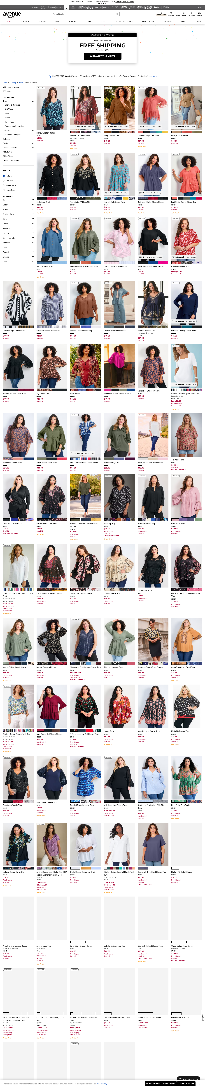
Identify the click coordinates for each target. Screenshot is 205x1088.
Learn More (152, 76)
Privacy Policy (102, 1084)
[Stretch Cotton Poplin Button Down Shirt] (18, 565)
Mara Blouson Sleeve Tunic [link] (149, 731)
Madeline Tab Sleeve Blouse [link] (149, 1017)
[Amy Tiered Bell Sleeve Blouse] (52, 706)
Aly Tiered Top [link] (43, 393)
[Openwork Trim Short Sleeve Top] (153, 844)
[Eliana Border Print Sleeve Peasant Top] (186, 565)
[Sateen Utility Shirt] (119, 435)
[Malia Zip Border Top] (186, 706)
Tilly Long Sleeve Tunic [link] (113, 667)
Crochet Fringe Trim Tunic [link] (148, 135)
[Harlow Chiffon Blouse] (52, 108)
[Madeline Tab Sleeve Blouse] (153, 990)
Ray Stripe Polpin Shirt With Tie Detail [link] (151, 806)
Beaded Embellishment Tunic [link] (82, 805)
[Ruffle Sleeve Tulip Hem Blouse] (153, 239)
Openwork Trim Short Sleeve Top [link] (152, 872)
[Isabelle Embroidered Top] (119, 918)
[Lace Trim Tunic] (186, 496)
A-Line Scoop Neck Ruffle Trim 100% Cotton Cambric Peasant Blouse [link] (52, 874)
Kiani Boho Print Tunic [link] (180, 805)
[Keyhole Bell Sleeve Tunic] (119, 174)
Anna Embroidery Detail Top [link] (183, 667)
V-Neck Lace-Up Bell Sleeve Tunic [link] (84, 734)
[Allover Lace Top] (52, 918)
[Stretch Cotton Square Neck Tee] (186, 366)
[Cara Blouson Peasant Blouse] (52, 565)
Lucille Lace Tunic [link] (145, 590)
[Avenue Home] (12, 15)
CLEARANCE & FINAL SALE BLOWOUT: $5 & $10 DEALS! (140, 2)
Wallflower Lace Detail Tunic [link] (14, 393)
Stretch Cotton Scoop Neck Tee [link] (16, 735)
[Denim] (33, 143)
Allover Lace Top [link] (44, 947)
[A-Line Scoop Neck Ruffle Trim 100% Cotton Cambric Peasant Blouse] (52, 844)
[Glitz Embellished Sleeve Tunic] (153, 918)
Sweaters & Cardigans (12, 135)
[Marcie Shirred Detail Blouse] (18, 640)
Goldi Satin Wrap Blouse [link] (13, 523)
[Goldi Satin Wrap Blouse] (18, 496)
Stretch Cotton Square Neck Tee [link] (185, 394)
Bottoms (6, 139)
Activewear (7, 152)
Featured (9, 176)
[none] (52, 108)
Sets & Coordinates (11, 160)
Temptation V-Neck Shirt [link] (80, 202)
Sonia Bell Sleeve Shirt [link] (12, 462)
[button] (168, 2)
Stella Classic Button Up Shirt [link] (82, 872)
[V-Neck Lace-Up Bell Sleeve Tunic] (85, 706)
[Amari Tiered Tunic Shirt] (52, 435)
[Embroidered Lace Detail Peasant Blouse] (85, 496)
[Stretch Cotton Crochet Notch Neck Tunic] (119, 844)
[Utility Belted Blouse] (186, 108)
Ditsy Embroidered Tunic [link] (47, 523)
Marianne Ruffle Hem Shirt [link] (148, 391)
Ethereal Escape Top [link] (146, 331)
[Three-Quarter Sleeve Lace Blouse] (186, 1064)
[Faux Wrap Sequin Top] (18, 777)
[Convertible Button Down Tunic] (119, 990)
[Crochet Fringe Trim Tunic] (153, 108)
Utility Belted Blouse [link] (179, 135)
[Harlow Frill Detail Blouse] (186, 844)
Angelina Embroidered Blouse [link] (15, 947)
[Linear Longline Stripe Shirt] (18, 303)
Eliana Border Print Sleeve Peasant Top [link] (185, 594)
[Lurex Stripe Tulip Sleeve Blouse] (153, 1064)
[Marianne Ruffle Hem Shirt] (153, 366)
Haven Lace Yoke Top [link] (180, 1017)
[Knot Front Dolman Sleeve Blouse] (85, 435)
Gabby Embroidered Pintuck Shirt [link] (84, 266)
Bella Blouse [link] (75, 393)
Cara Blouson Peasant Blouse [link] (49, 593)
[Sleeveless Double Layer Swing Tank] (85, 640)
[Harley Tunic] (119, 706)
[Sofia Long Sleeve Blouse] (85, 565)
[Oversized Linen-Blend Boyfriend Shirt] (52, 990)
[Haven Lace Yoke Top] (186, 990)
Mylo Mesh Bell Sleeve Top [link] (115, 805)
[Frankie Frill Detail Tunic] (85, 108)
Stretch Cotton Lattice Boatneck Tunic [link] (84, 1020)
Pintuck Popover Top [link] (146, 523)
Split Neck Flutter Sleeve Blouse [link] (151, 202)
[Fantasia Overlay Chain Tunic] (186, 303)
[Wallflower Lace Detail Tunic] (18, 366)
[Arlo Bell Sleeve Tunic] (18, 1064)
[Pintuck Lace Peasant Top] (85, 303)
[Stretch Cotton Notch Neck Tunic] (52, 1064)
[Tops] (33, 101)
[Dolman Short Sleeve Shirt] (119, 303)
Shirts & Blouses (12, 105)
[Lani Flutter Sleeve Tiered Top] (186, 174)
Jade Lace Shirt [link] (43, 202)
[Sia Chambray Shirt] (52, 239)
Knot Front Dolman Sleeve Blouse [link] (84, 462)
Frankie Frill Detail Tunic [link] (80, 136)
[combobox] (85, 14)
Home (5, 83)
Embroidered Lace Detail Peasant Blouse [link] (84, 525)
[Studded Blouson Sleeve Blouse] (119, 366)
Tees (7, 113)
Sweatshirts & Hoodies (14, 126)
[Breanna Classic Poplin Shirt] (52, 303)
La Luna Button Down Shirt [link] (14, 872)
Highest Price (11, 185)
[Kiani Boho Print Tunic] (186, 777)
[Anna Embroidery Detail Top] (186, 640)
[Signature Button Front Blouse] (153, 640)
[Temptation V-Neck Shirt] (85, 174)
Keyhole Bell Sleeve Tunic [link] (114, 202)
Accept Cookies (186, 1084)
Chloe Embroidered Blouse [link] (182, 947)
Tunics (7, 117)
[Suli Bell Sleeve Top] (119, 565)
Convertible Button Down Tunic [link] (117, 1017)
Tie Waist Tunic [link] (177, 460)
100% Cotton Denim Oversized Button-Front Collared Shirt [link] (16, 1020)
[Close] (199, 1084)
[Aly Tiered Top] (52, 366)
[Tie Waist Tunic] (186, 435)
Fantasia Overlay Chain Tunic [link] (183, 330)
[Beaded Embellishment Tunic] (85, 777)
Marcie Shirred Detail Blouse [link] (14, 667)
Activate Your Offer (102, 56)
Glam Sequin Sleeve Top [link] (47, 802)
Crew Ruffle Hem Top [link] (180, 266)
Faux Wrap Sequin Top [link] (12, 805)
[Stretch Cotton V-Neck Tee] (85, 1064)
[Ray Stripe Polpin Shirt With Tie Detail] (153, 777)
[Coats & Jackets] (33, 147)
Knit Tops (9, 109)
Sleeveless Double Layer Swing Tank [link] (85, 667)
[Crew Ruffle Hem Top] (186, 239)
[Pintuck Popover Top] (153, 496)
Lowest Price (10, 190)
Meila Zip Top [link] (109, 523)
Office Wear (8, 156)
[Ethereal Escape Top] (153, 303)
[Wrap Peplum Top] (119, 108)
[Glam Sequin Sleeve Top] (52, 777)
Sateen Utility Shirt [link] (111, 462)
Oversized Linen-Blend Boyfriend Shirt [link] (50, 1020)
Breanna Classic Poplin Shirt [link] (48, 330)
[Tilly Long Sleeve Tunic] (119, 640)
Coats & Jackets (10, 147)
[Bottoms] (33, 139)
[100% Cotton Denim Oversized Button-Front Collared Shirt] (18, 990)
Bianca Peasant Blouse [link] (46, 667)
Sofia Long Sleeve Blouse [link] (81, 593)
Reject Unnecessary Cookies (161, 1084)
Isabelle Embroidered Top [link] (114, 946)
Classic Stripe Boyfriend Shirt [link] (116, 266)
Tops (21, 83)
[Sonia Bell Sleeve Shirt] (18, 435)
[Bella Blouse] (85, 366)
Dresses (6, 130)
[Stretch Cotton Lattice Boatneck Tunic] (85, 990)
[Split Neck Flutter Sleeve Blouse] (153, 174)
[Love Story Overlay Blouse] (85, 918)
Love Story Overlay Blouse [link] (81, 946)
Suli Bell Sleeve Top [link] (112, 593)
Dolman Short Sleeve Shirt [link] (115, 330)
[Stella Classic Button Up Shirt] (85, 844)
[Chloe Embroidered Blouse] (186, 918)
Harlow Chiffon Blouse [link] (46, 133)
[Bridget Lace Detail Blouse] (119, 1064)
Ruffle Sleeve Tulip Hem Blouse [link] (150, 266)
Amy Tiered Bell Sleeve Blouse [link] (49, 734)
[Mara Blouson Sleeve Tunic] (153, 706)
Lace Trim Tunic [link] (178, 523)
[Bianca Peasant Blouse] (52, 640)
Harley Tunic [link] (109, 731)
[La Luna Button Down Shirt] (18, 844)
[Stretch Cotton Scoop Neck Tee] (18, 706)
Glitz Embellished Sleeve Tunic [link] (150, 946)
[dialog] (199, 7)
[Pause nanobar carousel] (99, 4)
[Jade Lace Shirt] (52, 174)
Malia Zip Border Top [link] (180, 731)
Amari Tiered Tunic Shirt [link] (47, 462)
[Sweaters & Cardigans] (33, 134)
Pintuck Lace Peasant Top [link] (81, 330)
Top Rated (9, 181)
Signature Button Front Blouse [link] (150, 667)
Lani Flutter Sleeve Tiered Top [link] (183, 202)
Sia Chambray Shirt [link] (45, 266)
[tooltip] (34, 7)
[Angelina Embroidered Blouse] (18, 918)
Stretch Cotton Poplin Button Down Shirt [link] (18, 595)
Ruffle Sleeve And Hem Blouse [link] (150, 462)
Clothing (13, 83)
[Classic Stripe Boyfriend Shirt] (119, 239)
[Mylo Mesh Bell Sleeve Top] (119, 777)
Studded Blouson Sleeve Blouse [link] (117, 393)
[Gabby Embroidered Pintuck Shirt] (85, 239)
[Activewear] (33, 151)
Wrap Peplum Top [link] (111, 135)
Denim (5, 143)
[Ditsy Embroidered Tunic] (52, 496)
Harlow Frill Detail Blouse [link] (181, 872)
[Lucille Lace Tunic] (153, 565)
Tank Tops (9, 122)
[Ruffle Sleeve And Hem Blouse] (153, 435)
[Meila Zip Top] (119, 496)
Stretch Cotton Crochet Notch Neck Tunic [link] (119, 874)
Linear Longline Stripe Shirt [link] (14, 330)
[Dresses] (33, 130)
